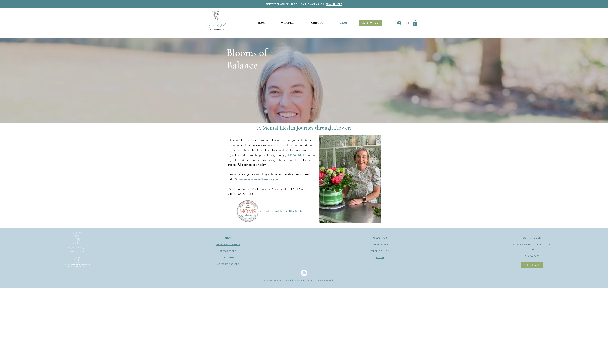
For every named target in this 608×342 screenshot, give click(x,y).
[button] (414, 23)
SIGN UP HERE (334, 4)
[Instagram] (304, 273)
